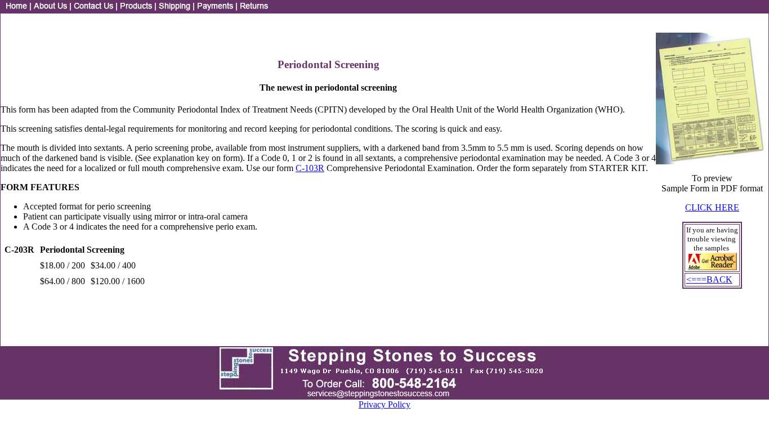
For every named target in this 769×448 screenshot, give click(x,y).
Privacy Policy (384, 404)
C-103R (310, 168)
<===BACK (709, 279)
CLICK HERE (712, 207)
